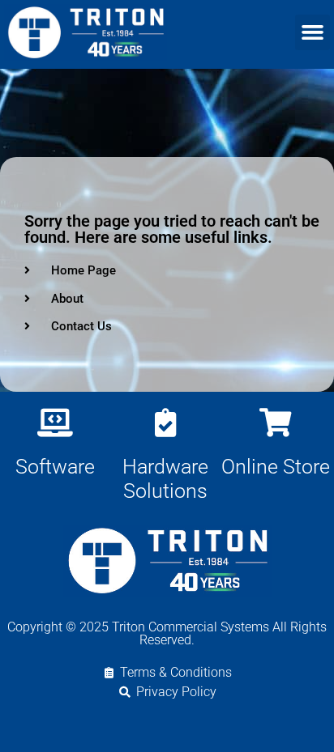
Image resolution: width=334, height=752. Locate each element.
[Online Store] (275, 422)
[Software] (55, 422)
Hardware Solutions (165, 479)
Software (55, 466)
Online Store (275, 466)
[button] (313, 32)
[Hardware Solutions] (165, 422)
